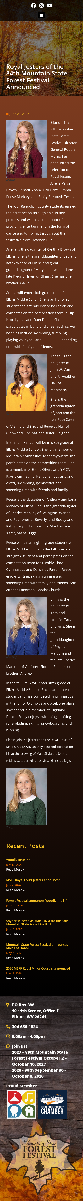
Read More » (15, 869)
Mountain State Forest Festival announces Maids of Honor (37, 946)
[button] (41, 15)
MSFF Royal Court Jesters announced (33, 880)
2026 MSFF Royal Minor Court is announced (38, 968)
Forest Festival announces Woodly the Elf (36, 900)
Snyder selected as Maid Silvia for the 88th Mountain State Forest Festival (37, 922)
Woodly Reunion (18, 860)
